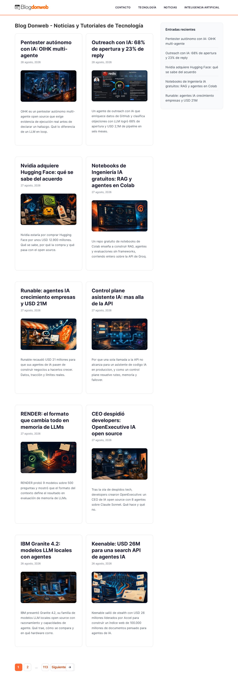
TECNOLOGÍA (147, 7)
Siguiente (61, 667)
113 (45, 667)
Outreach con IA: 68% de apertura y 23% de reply (118, 49)
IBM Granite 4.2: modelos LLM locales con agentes (46, 550)
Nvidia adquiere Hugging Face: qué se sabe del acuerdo (47, 172)
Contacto (123, 7)
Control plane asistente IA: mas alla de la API (118, 297)
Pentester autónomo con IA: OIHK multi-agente (46, 49)
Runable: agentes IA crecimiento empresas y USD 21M (48, 297)
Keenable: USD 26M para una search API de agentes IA (116, 550)
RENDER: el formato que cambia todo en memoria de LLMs (45, 420)
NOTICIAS (170, 7)
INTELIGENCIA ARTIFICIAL (202, 7)
